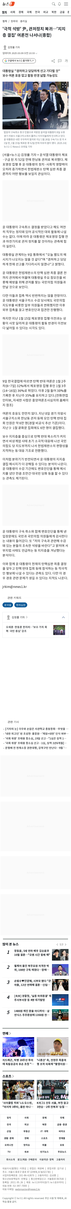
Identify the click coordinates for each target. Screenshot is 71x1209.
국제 (62, 1117)
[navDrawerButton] (66, 3)
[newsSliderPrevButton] (57, 944)
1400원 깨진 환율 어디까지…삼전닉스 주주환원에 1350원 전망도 (32, 1015)
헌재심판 (20, 604)
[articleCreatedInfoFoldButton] (36, 53)
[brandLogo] (8, 4)
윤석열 (7, 604)
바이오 (62, 1131)
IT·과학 (44, 1131)
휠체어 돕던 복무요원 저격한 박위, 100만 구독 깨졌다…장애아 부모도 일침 (31, 970)
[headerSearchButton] (53, 3)
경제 (44, 1117)
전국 (9, 1124)
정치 (4, 21)
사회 (26, 1117)
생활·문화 (9, 1138)
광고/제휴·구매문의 (27, 1159)
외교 (26, 1124)
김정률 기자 (14, 47)
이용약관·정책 (46, 1159)
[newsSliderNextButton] (65, 944)
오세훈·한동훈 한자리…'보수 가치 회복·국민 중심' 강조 (26, 629)
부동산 (26, 1131)
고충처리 (60, 1159)
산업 (9, 1131)
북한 (44, 1124)
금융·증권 (62, 1124)
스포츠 (6, 1076)
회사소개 (10, 1159)
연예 (5, 1033)
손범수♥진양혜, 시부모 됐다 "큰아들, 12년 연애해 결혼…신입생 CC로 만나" (32, 985)
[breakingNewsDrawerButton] (59, 3)
